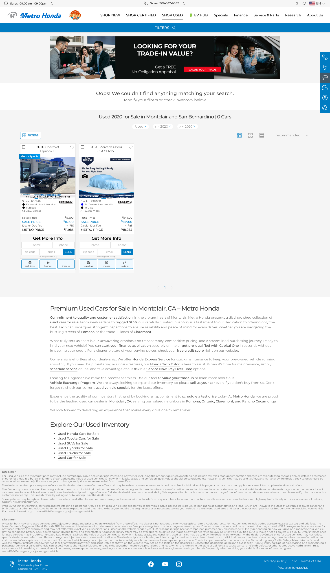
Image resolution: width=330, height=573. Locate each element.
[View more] (51, 3)
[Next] (172, 288)
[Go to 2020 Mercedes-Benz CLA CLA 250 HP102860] (106, 177)
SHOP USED (172, 15)
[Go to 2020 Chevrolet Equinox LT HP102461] (47, 177)
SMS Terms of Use (306, 561)
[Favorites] (303, 3)
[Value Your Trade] (165, 57)
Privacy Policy (275, 561)
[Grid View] (239, 135)
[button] (296, 3)
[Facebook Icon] (151, 564)
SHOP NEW (110, 15)
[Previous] (158, 288)
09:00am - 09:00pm (33, 3)
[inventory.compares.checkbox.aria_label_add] (23, 147)
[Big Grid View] (250, 135)
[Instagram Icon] (179, 564)
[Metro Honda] (34, 15)
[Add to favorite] (72, 147)
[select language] (323, 3)
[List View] (261, 135)
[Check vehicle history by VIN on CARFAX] (66, 202)
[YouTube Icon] (165, 564)
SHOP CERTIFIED (141, 15)
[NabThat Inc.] (302, 567)
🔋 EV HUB (198, 15)
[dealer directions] (13, 564)
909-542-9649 (169, 3)
